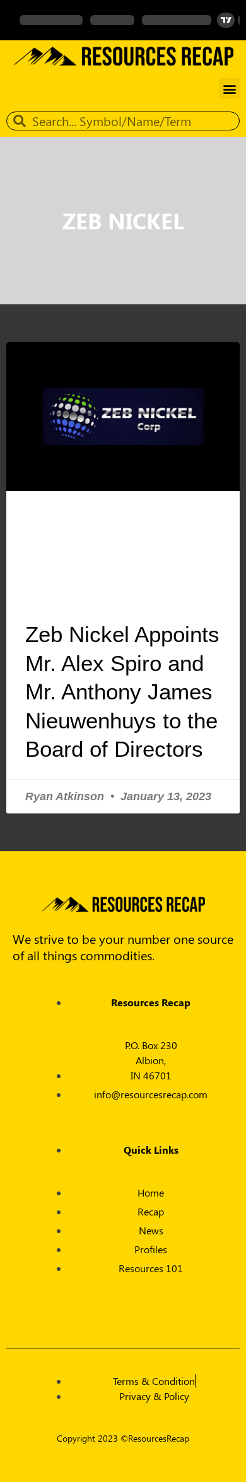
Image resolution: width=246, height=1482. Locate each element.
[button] (229, 88)
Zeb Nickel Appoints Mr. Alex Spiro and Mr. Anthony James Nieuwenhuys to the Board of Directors (122, 691)
